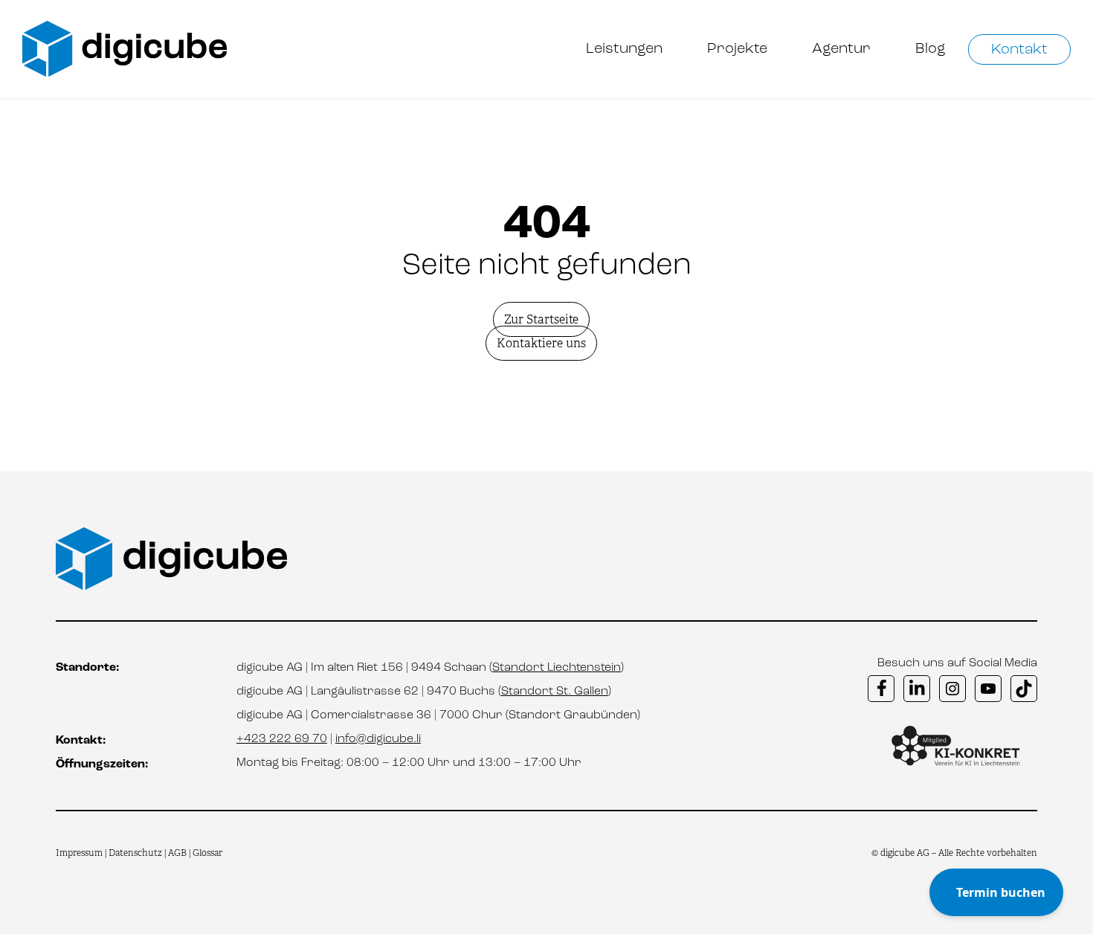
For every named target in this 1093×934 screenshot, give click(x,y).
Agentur (841, 49)
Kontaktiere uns (541, 343)
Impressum (79, 853)
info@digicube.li (378, 739)
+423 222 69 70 (281, 739)
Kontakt (1019, 49)
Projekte (737, 49)
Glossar (207, 853)
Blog (930, 49)
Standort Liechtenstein (556, 668)
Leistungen (624, 49)
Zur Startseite (541, 319)
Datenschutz (136, 853)
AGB (177, 853)
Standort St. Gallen (554, 692)
